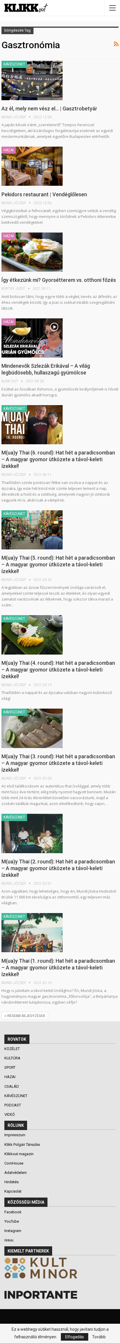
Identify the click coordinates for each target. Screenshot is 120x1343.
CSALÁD (12, 1086)
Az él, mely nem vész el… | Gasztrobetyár (49, 108)
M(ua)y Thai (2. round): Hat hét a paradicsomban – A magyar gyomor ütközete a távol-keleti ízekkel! (58, 868)
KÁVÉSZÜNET (14, 64)
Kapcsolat (13, 1191)
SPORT (10, 1067)
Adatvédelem (15, 1172)
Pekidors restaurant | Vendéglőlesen (44, 194)
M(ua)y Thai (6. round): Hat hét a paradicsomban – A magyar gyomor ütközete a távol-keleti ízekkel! (58, 459)
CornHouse (13, 1163)
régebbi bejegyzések (25, 1016)
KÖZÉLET (12, 1049)
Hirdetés (11, 1182)
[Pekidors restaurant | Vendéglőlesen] (32, 166)
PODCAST (13, 1105)
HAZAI (8, 150)
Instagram (12, 1231)
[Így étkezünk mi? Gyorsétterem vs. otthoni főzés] (32, 252)
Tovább (99, 1337)
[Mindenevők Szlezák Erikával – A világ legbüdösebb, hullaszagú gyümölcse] (32, 338)
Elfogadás (74, 1337)
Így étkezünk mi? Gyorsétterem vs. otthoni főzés (58, 280)
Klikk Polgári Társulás (22, 1144)
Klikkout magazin (18, 1154)
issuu (8, 1240)
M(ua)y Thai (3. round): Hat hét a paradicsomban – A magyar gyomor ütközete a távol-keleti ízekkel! (58, 763)
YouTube (11, 1221)
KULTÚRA (12, 1058)
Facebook (13, 1212)
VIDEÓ (10, 1114)
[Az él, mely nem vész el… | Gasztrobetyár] (32, 80)
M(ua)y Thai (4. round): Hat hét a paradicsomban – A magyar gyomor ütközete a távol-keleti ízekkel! (58, 669)
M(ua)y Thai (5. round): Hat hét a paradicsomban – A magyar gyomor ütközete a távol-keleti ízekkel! (58, 564)
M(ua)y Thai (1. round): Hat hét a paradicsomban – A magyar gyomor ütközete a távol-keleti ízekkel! (58, 967)
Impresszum (14, 1135)
